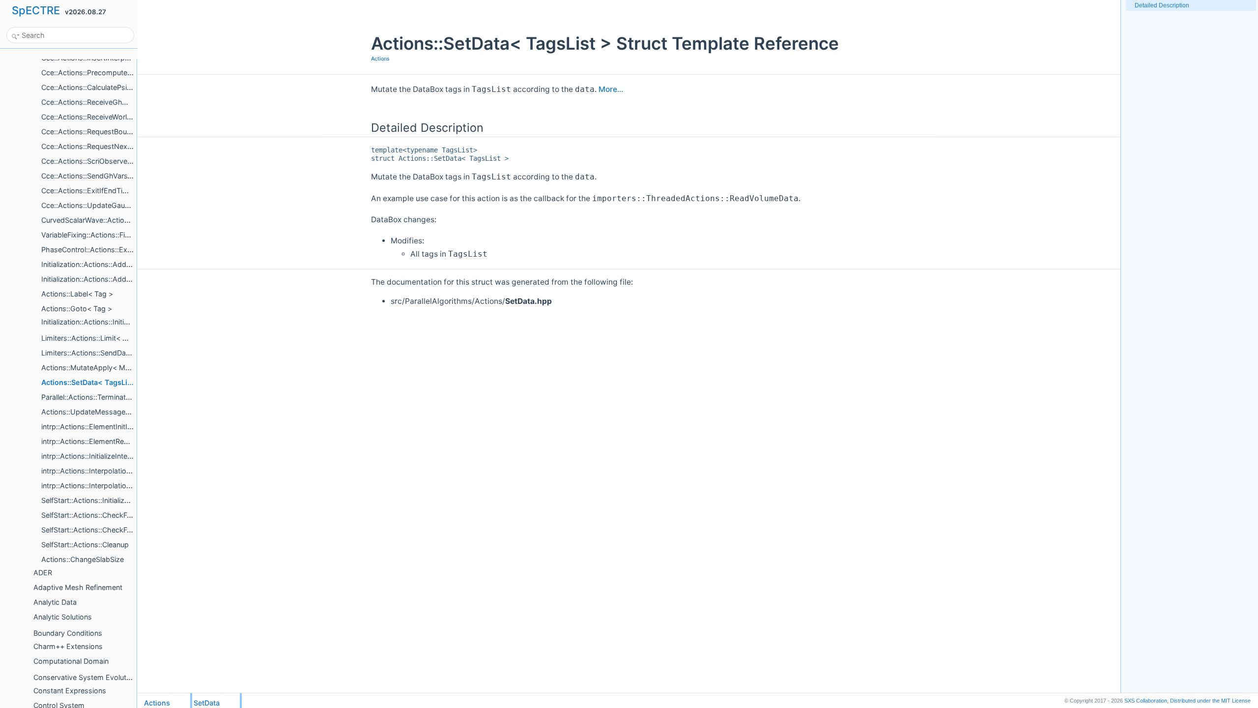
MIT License (1210, 701)
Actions (380, 59)
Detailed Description (1162, 5)
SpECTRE (36, 10)
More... (611, 89)
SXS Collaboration (1145, 701)
